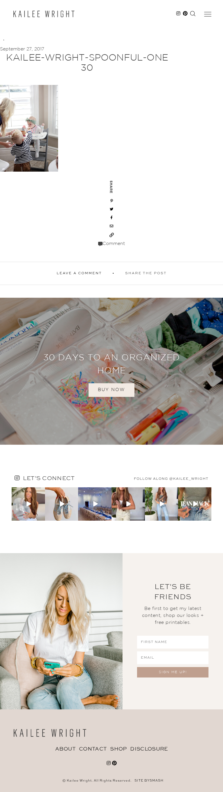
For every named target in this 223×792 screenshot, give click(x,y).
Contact (93, 749)
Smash (156, 780)
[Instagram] (41, 517)
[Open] (28, 504)
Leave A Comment (79, 273)
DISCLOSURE (149, 749)
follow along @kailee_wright (171, 479)
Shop (118, 749)
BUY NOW (111, 390)
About (65, 749)
